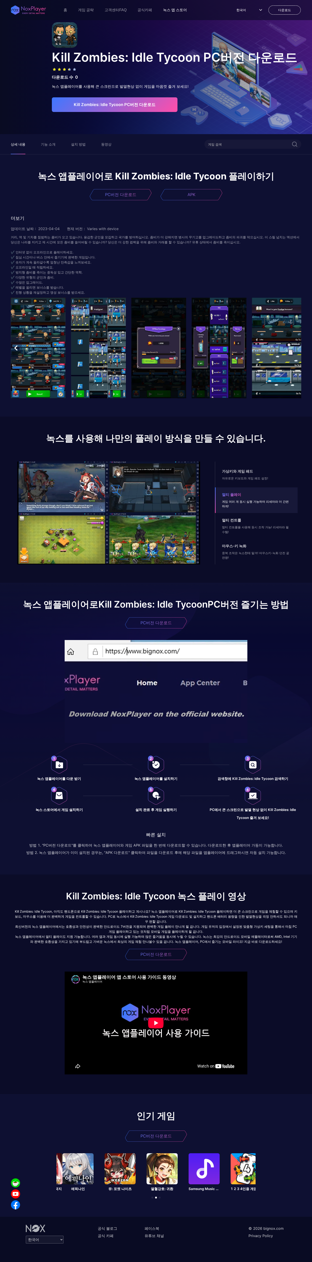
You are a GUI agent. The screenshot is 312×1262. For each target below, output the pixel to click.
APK (192, 194)
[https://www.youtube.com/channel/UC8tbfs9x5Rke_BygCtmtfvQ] (15, 1193)
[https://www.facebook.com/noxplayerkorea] (15, 1204)
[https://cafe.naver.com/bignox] (15, 1183)
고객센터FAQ (116, 10)
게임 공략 (86, 10)
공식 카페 (106, 1235)
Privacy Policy (261, 1235)
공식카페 (144, 10)
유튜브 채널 (154, 1235)
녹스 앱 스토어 (175, 10)
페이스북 (152, 1228)
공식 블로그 (107, 1228)
